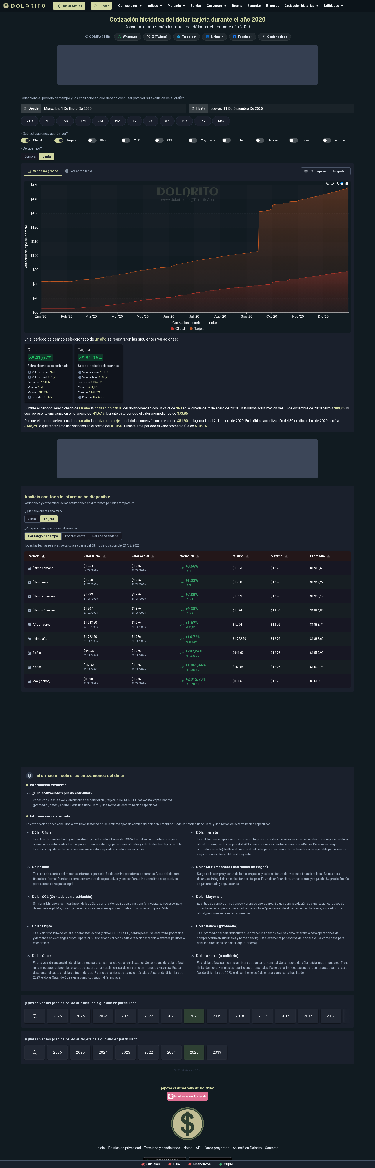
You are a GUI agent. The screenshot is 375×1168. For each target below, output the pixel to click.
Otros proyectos (217, 1148)
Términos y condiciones (162, 1148)
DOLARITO (29, 6)
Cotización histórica (299, 5)
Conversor (214, 5)
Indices (152, 5)
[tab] (43, 171)
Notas (187, 1148)
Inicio (101, 1148)
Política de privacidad (124, 1148)
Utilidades (331, 5)
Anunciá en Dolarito (247, 1148)
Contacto (271, 1148)
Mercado (174, 5)
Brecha (237, 5)
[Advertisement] (187, 729)
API (198, 1148)
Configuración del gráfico (329, 171)
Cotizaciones (128, 5)
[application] (187, 257)
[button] (178, 329)
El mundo (273, 5)
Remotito (254, 5)
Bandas (196, 5)
